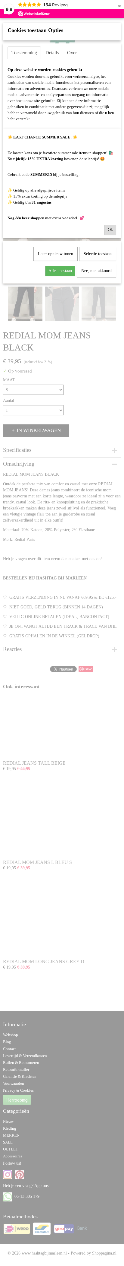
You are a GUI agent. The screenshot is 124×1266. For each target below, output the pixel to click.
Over (72, 52)
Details (52, 52)
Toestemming (24, 52)
